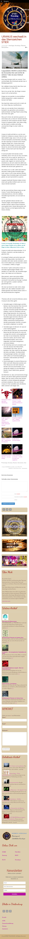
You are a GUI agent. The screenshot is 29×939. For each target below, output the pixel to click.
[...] (7, 628)
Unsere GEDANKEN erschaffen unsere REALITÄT (12, 466)
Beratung (4, 855)
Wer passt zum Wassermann (9, 621)
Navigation (6, 1)
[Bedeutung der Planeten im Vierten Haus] (14, 694)
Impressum (5, 929)
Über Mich (17, 852)
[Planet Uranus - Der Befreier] (14, 679)
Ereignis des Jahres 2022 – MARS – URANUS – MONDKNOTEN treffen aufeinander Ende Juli (6, 421)
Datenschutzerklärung (7, 923)
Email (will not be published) (21, 496)
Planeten (23, 46)
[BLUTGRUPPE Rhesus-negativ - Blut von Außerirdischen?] (14, 664)
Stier (25, 462)
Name (4, 717)
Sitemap (4, 926)
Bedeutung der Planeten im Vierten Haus (12, 698)
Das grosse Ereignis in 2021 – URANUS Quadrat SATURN (17, 419)
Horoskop (10, 462)
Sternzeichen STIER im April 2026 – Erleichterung (6, 401)
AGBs (3, 921)
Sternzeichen (5, 47)
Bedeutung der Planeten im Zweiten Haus (12, 637)
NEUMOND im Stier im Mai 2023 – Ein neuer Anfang (7, 457)
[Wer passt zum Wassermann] (14, 617)
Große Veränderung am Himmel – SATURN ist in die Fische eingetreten (17, 457)
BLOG (4, 860)
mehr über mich (6, 601)
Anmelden (14, 894)
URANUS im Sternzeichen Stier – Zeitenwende (18, 468)
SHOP (16, 855)
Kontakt (4, 917)
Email (4, 724)
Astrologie (11, 46)
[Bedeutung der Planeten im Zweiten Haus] (14, 633)
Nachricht (5, 730)
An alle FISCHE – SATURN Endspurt (16, 439)
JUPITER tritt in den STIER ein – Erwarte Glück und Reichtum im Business (17, 402)
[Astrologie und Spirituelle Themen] (15, 30)
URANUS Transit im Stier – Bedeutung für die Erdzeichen (6, 440)
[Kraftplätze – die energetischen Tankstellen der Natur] (14, 648)
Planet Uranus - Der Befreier (9, 683)
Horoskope (18, 46)
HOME (4, 852)
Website (16, 499)
